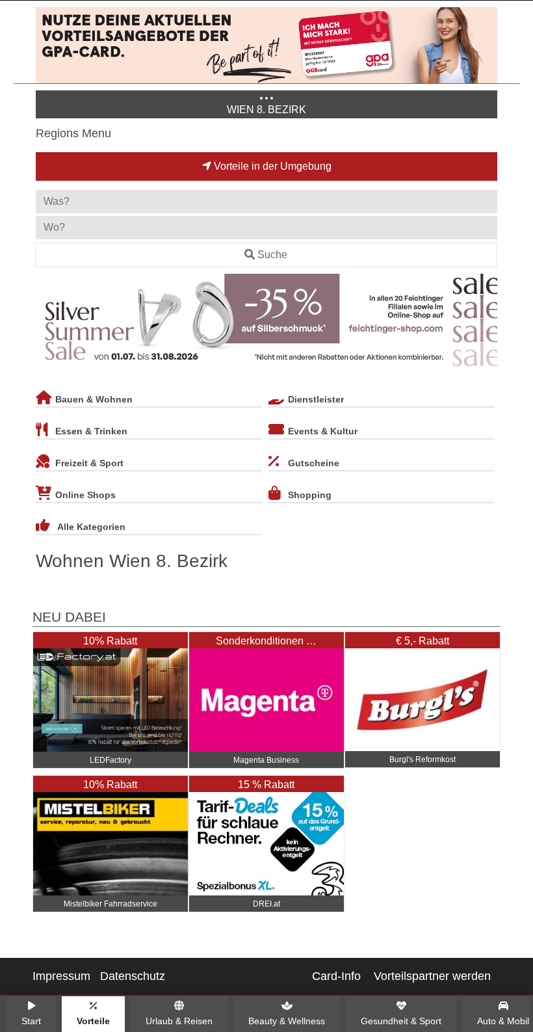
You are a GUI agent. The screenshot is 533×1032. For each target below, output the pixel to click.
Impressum (61, 976)
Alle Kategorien (91, 527)
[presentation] (48, 322)
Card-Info (336, 976)
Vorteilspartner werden (432, 976)
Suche (272, 254)
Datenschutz (132, 976)
